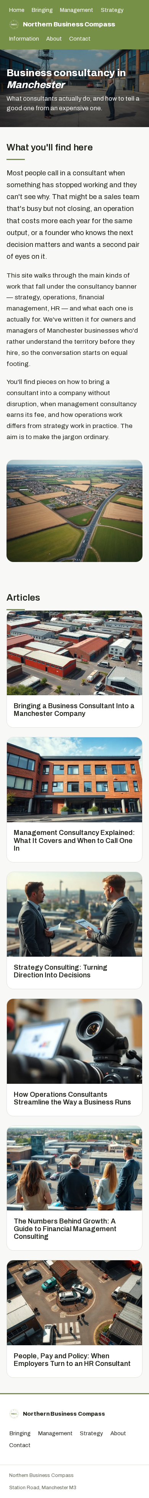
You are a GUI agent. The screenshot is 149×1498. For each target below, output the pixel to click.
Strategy (112, 10)
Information (24, 39)
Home (16, 10)
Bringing (42, 10)
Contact (80, 39)
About (54, 39)
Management (76, 10)
